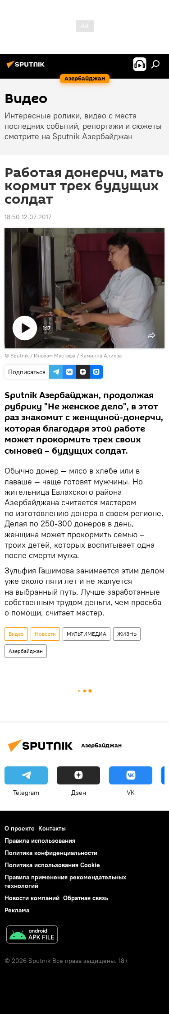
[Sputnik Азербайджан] (27, 68)
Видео (16, 633)
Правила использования (40, 840)
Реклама (17, 910)
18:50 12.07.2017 (28, 217)
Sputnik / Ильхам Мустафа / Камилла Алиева (66, 355)
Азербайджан (26, 651)
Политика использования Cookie (52, 865)
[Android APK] (32, 935)
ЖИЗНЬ (127, 633)
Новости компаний (32, 898)
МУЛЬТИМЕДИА (86, 633)
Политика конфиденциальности (51, 853)
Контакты (52, 828)
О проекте (20, 828)
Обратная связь (85, 898)
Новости (45, 633)
